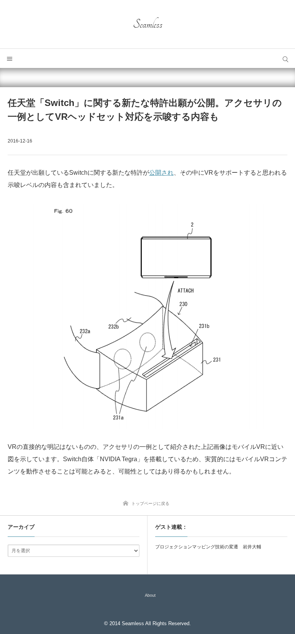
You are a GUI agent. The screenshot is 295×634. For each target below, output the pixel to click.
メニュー (9, 58)
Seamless (147, 24)
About (150, 595)
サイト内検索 (285, 58)
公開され (161, 172)
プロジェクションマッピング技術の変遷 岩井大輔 (208, 547)
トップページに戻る (150, 503)
